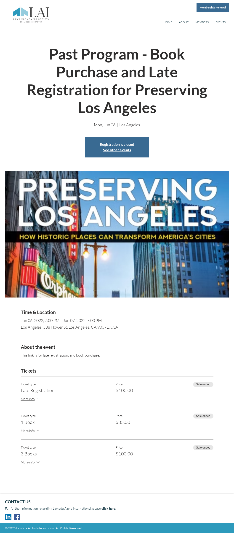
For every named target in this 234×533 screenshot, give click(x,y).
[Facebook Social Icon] (17, 517)
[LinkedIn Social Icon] (8, 517)
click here (108, 508)
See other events (117, 150)
